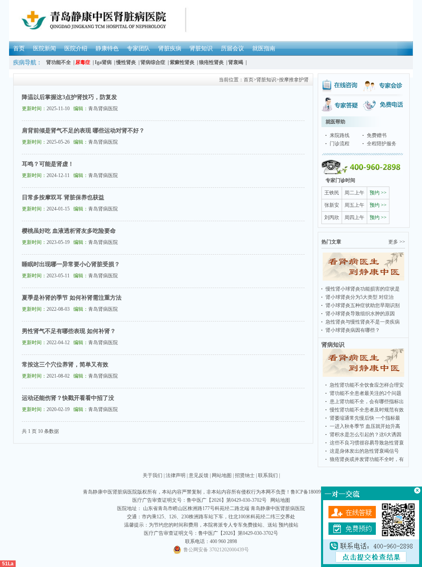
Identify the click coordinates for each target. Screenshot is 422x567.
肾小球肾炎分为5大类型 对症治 (360, 297)
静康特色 (107, 48)
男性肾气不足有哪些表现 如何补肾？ (69, 331)
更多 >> (396, 242)
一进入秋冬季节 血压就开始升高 (365, 426)
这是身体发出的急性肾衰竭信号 (364, 451)
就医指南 (263, 48)
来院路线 (339, 135)
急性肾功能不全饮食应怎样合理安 (367, 385)
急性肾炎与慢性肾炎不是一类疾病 (363, 322)
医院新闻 (44, 48)
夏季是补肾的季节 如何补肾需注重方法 (72, 298)
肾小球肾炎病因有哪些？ (353, 330)
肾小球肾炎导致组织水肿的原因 (360, 314)
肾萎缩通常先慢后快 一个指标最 (365, 418)
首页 (19, 48)
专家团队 (138, 48)
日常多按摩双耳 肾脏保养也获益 (63, 197)
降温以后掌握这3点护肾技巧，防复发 (69, 97)
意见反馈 (199, 475)
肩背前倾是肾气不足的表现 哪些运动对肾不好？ (83, 131)
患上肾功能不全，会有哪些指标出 (367, 401)
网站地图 (222, 475)
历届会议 (232, 48)
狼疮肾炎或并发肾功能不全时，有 (367, 459)
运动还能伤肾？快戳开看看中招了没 (68, 398)
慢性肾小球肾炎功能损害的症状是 (363, 289)
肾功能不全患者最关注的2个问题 (365, 393)
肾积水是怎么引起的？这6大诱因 (365, 434)
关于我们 (152, 475)
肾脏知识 (201, 48)
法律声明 (175, 475)
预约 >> (378, 193)
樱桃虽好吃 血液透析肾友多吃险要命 (69, 231)
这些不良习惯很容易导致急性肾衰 (367, 443)
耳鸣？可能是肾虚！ (48, 164)
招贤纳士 (245, 475)
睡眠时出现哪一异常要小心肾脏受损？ (71, 264)
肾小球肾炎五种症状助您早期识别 (363, 305)
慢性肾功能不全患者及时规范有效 (367, 410)
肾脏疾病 (169, 48)
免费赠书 (377, 135)
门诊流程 (339, 143)
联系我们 (268, 475)
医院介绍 (75, 48)
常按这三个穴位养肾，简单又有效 (65, 364)
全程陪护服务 (381, 143)
